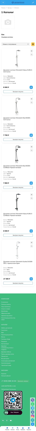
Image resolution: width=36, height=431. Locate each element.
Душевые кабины (6, 351)
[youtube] (10, 420)
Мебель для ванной (6, 328)
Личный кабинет (6, 375)
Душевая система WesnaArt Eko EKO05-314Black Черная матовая (17, 166)
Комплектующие (5, 363)
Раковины (4, 341)
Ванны (3, 337)
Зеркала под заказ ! (6, 315)
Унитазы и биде (5, 339)
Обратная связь (5, 313)
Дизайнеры (4, 311)
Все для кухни (5, 358)
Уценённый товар (6, 365)
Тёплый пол (4, 356)
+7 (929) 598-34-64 (8, 381)
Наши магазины (5, 306)
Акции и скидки (5, 308)
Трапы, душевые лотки (7, 354)
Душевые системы (7, 37)
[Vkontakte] (3, 420)
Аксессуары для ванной (8, 360)
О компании (4, 302)
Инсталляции (5, 343)
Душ (2, 34)
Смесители (4, 330)
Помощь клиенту (6, 304)
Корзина (3, 373)
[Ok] (6, 420)
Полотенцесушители (7, 334)
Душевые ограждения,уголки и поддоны (7, 347)
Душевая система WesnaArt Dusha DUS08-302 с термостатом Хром (18, 262)
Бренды (10, 7)
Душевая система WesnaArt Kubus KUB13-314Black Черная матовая (18, 214)
